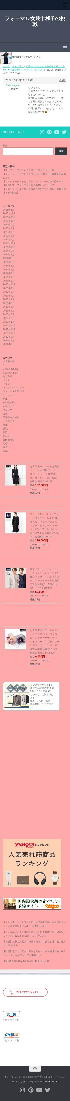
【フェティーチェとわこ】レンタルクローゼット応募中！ (33, 181)
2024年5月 (8, 262)
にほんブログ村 (11, 1020)
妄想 (5, 413)
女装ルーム (9, 406)
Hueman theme (52, 1081)
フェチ (6, 383)
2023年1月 (8, 322)
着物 (5, 443)
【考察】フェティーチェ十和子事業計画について (28, 185)
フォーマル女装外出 (13, 391)
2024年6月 (8, 258)
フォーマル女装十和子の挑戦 (35, 21)
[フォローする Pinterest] (49, 132)
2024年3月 (8, 269)
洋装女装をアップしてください (26, 69)
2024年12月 (9, 243)
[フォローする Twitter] (64, 132)
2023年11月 (9, 284)
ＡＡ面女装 (9, 361)
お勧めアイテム (11, 372)
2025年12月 (9, 213)
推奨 (5, 432)
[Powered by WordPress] (24, 1082)
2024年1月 (8, 277)
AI (4, 365)
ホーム (6, 66)
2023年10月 (9, 288)
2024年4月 (8, 265)
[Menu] (65, 5)
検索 (5, 145)
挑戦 (5, 428)
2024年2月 (8, 273)
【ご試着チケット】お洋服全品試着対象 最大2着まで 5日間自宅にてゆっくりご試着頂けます (42, 691)
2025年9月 (8, 224)
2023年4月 (8, 310)
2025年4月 (8, 228)
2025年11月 (9, 217)
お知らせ (7, 376)
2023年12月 (9, 280)
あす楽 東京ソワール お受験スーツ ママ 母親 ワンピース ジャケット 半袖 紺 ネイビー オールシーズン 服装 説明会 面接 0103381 (44, 474)
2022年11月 (9, 329)
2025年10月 (9, 221)
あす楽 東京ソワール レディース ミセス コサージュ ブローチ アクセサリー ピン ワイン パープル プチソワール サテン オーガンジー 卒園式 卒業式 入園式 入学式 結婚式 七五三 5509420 (44, 641)
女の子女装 (9, 402)
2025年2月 (8, 236)
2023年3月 (8, 314)
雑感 (5, 451)
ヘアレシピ (9, 395)
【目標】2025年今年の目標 (17, 961)
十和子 (37, 925)
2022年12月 (9, 325)
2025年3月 (8, 232)
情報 (5, 425)
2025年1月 (8, 239)
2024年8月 (8, 254)
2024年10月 (9, 247)
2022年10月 (9, 333)
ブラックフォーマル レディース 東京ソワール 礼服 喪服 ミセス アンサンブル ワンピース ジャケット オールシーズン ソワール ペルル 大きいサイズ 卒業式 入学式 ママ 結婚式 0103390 (44, 525)
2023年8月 (8, 295)
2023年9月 (8, 292)
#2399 (62, 80)
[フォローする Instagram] (42, 132)
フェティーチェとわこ (14, 387)
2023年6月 (8, 303)
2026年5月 (8, 209)
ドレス (6, 380)
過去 (5, 447)
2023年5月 (8, 307)
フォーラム (18, 66)
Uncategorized (10, 368)
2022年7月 (8, 344)
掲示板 (6, 436)
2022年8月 (8, 340)
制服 (5, 398)
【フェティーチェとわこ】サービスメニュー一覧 (28, 170)
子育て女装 (9, 421)
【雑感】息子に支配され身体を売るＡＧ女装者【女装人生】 (34, 941)
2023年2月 (8, 318)
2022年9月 (8, 337)
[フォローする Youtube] (57, 132)
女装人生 (7, 410)
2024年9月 (8, 251)
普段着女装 (9, 440)
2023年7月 (8, 299)
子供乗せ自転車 (11, 417)
